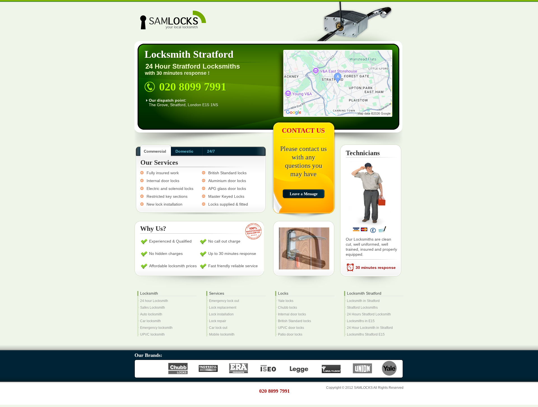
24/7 (211, 151)
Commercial (155, 151)
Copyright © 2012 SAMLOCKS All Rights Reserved (365, 388)
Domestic (184, 151)
